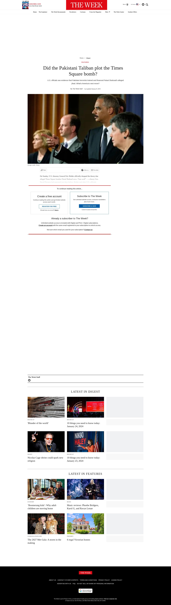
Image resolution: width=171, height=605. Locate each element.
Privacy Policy (104, 580)
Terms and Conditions (88, 580)
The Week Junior (119, 12)
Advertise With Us (64, 583)
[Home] (35, 12)
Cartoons (83, 12)
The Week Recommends (58, 12)
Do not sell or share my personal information (95, 583)
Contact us (88, 230)
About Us (52, 580)
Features (85, 62)
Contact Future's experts (68, 580)
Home (82, 58)
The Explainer (43, 12)
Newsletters (72, 12)
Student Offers (132, 12)
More (107, 12)
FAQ (74, 583)
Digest (88, 58)
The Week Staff (78, 89)
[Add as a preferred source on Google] (85, 591)
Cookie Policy (116, 580)
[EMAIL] (29, 380)
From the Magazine (95, 12)
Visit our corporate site (110, 599)
